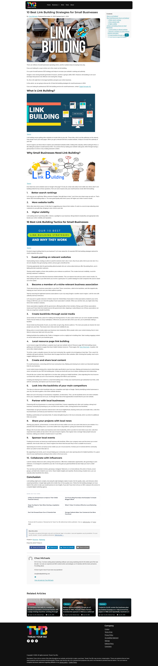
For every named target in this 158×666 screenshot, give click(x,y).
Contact (107, 629)
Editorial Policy (109, 643)
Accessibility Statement (111, 638)
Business (55, 5)
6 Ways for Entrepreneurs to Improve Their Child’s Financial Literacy (43, 498)
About (72, 5)
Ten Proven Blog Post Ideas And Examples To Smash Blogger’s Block (80, 498)
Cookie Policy (73, 662)
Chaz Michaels (33, 16)
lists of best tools (84, 347)
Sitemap (107, 640)
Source (29, 134)
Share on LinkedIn (68, 547)
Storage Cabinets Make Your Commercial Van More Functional (80, 513)
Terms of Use (108, 632)
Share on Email (84, 547)
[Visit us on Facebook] (28, 641)
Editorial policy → (59, 535)
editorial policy (86, 522)
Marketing (42, 539)
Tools (67, 5)
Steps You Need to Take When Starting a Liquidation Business (43, 506)
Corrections (108, 646)
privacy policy (64, 662)
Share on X (53, 547)
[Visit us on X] (32, 641)
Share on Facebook (38, 547)
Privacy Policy (109, 635)
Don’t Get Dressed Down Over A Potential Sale (42, 512)
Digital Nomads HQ (85, 86)
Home (49, 5)
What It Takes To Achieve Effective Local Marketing (80, 505)
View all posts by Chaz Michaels (43, 580)
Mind (62, 5)
